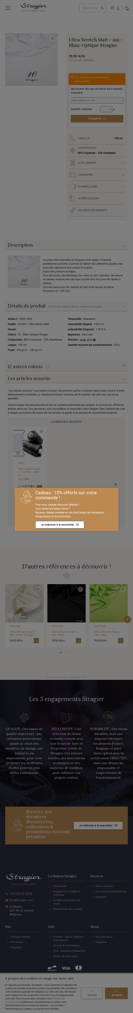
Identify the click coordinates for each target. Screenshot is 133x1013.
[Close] (115, 484)
